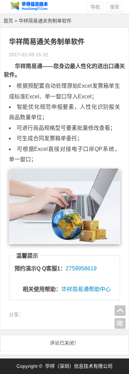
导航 (95, 7)
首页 (8, 20)
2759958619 (81, 268)
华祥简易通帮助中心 (86, 289)
